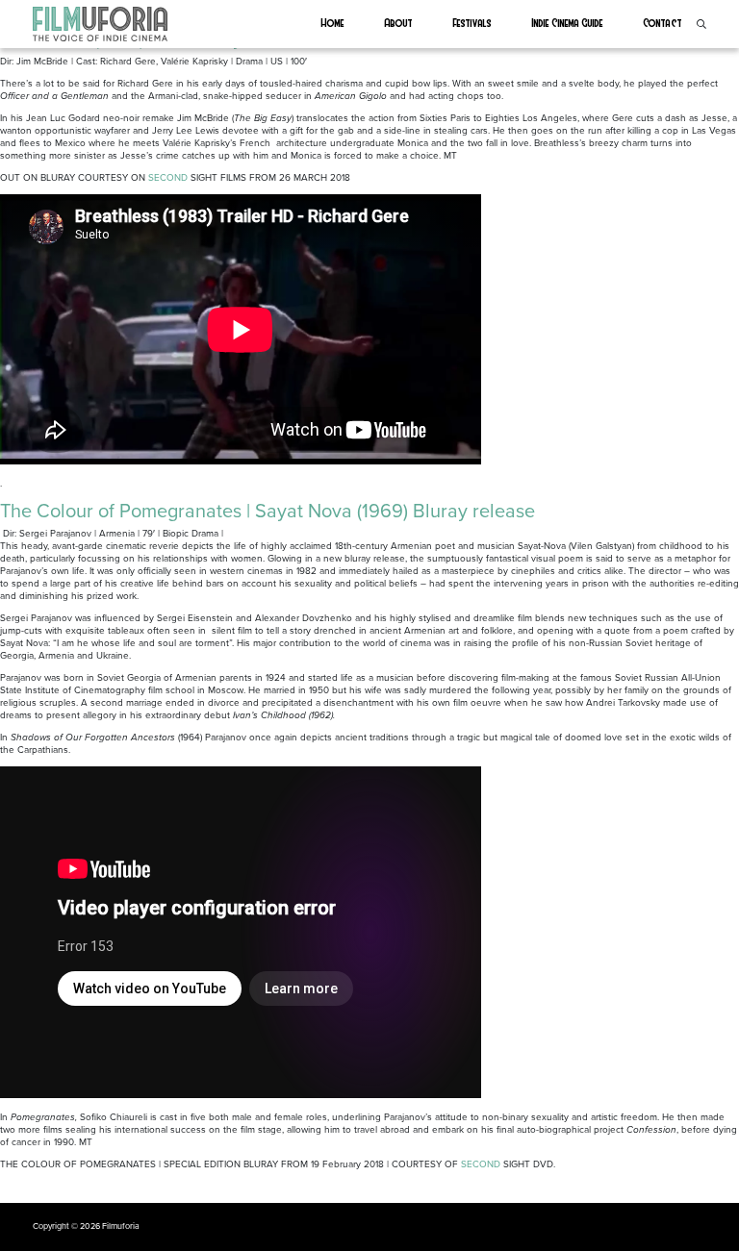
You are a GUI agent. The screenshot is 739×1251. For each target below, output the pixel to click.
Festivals (472, 22)
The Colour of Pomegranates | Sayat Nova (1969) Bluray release (267, 511)
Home (332, 22)
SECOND (168, 178)
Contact (663, 22)
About (399, 22)
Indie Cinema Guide (567, 22)
